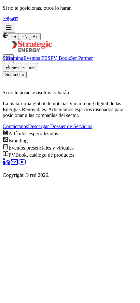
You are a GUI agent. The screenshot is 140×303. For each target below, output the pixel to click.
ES (13, 36)
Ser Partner (81, 58)
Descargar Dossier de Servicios (60, 126)
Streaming (13, 58)
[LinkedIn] (6, 164)
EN (24, 36)
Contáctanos (15, 126)
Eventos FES (36, 58)
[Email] (5, 19)
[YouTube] (15, 19)
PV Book (60, 58)
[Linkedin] (10, 19)
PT (35, 36)
